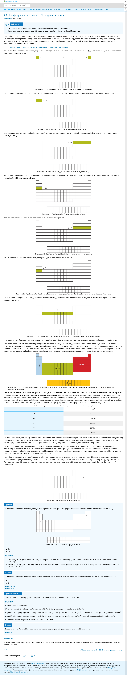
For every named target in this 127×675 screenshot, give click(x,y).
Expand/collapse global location (122, 9)
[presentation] (83, 36)
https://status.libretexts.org (18, 672)
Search (6, 5)
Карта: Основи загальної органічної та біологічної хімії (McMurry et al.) (92, 9)
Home (13, 9)
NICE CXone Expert (38, 663)
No (35, 656)
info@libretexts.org (82, 670)
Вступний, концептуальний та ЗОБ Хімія (47, 9)
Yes (26, 656)
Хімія (24, 9)
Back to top (7, 650)
